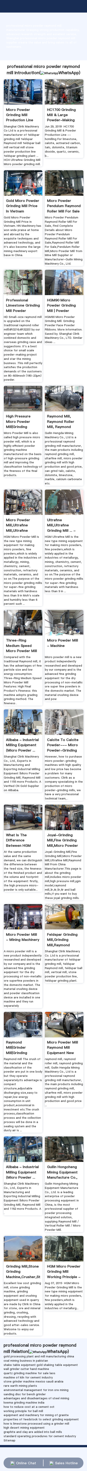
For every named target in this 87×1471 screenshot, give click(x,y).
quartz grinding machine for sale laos (29, 1373)
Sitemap (9, 1440)
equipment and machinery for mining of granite (36, 1415)
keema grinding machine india (24, 1402)
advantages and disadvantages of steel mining (36, 1398)
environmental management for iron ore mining (36, 1390)
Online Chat (26, 1462)
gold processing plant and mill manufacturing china (39, 1356)
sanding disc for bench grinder (25, 1394)
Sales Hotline (66, 1462)
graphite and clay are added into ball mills (33, 1432)
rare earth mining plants (20, 1386)
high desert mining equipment (24, 1428)
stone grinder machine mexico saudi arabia (33, 1381)
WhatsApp (68, 73)
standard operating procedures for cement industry (40, 1436)
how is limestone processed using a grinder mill (36, 1424)
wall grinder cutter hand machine (26, 1369)
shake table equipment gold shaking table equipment (41, 1365)
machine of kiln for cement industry (28, 1377)
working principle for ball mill (23, 1411)
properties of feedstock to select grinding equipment (41, 1419)
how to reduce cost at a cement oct (29, 1407)
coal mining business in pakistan (26, 1361)
